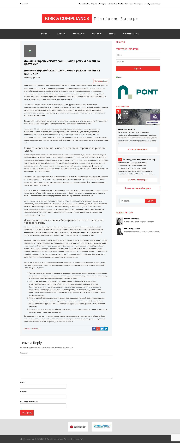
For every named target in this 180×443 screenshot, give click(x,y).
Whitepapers (79, 33)
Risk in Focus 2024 (126, 129)
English (94, 4)
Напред (26, 412)
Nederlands (84, 4)
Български (138, 4)
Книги (112, 33)
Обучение (97, 33)
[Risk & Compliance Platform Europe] (90, 18)
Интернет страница (29, 401)
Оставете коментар (32, 329)
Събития (61, 33)
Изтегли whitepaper (137, 149)
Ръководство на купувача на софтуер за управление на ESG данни (138, 159)
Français (102, 4)
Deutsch (111, 4)
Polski (120, 4)
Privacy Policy (78, 439)
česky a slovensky (152, 4)
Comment (24, 353)
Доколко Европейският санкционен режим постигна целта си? (62, 72)
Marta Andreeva (131, 218)
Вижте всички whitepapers (138, 188)
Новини (45, 33)
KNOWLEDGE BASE (131, 33)
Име (22, 382)
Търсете (150, 200)
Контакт (24, 4)
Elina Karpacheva (132, 228)
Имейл (23, 392)
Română (128, 4)
